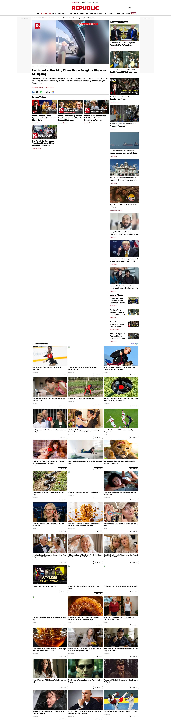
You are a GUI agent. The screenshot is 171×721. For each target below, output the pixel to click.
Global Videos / (51, 18)
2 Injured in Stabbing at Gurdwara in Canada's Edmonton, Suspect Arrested (123, 179)
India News (113, 75)
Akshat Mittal (49, 87)
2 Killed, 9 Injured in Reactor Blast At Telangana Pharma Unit (123, 125)
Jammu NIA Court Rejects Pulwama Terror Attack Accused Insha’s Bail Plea (124, 287)
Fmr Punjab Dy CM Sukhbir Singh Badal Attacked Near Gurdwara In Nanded (43, 143)
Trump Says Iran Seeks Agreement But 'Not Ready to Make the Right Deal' (124, 260)
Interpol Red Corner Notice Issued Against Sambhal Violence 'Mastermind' (124, 233)
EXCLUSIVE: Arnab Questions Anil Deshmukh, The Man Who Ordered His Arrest (70, 117)
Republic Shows (114, 102)
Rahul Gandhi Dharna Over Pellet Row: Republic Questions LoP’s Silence (95, 117)
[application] (70, 42)
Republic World (75, 2)
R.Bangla (89, 2)
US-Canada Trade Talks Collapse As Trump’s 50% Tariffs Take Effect (122, 44)
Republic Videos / (41, 18)
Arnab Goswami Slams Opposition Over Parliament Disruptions (43, 117)
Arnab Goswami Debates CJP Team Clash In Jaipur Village (122, 98)
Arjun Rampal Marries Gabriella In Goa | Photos (124, 206)
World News (113, 48)
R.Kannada (95, 2)
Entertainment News (116, 210)
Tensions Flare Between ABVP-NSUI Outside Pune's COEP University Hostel (123, 71)
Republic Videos (37, 87)
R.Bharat (83, 2)
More (132, 13)
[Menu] (129, 8)
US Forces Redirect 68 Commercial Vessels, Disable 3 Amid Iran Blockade (123, 152)
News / (34, 18)
